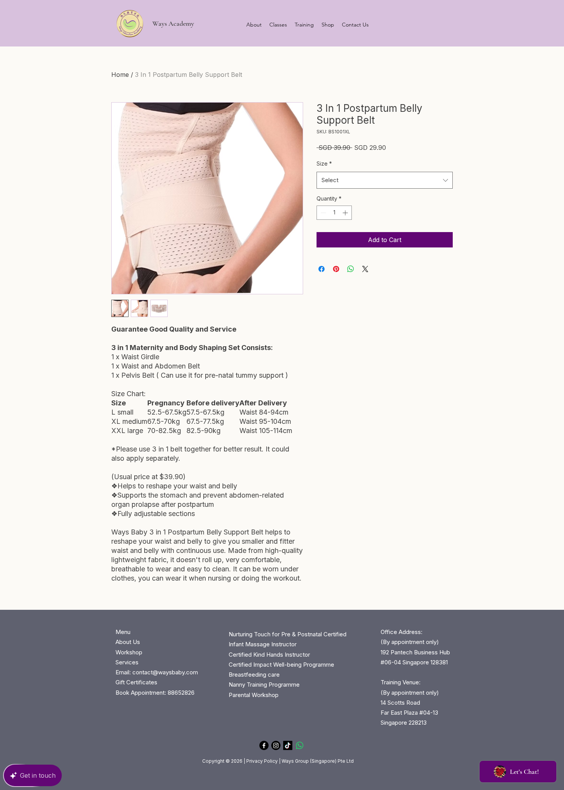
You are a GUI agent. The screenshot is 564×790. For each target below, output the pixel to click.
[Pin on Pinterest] (336, 269)
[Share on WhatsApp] (350, 269)
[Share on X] (365, 269)
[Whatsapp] (299, 745)
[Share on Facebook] (321, 269)
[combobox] (385, 180)
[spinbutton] (334, 212)
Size (324, 163)
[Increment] (346, 212)
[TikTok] (287, 745)
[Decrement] (322, 212)
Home (120, 74)
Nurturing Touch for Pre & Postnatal (275, 634)
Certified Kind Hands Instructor (269, 654)
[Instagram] (275, 745)
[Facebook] (264, 745)
